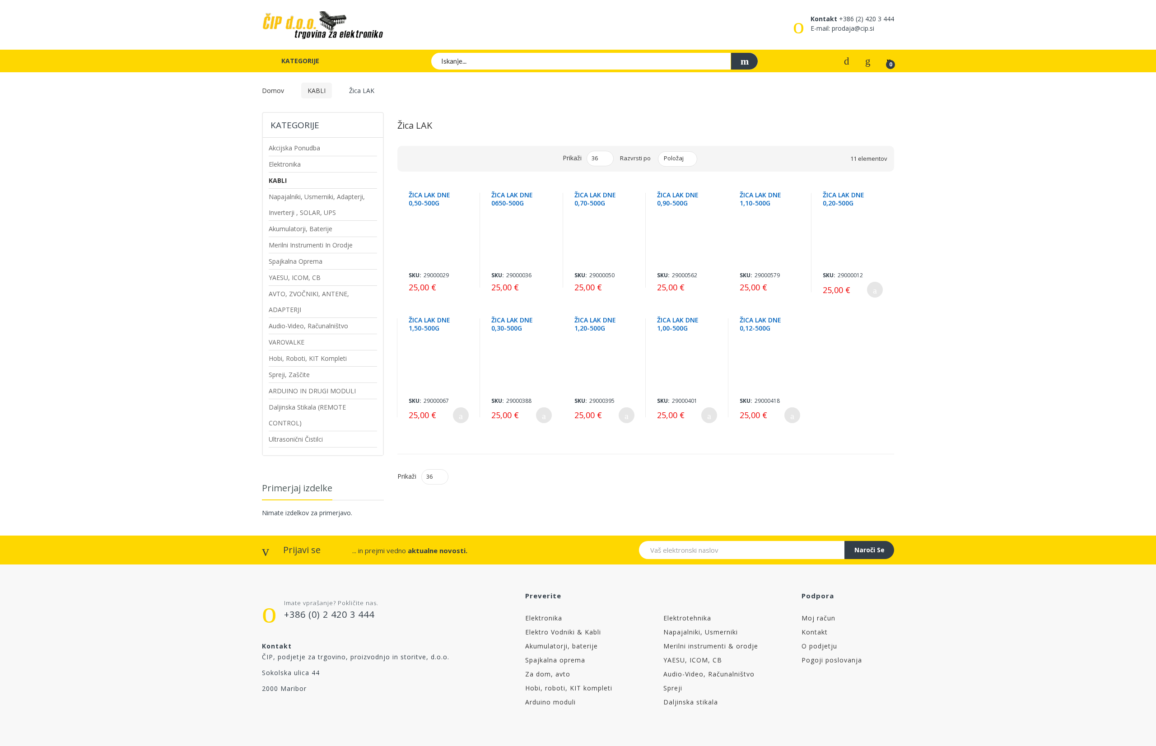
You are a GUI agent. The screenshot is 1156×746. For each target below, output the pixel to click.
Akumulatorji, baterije (561, 646)
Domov (273, 90)
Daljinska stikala (690, 702)
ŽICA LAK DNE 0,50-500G (429, 199)
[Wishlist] (868, 60)
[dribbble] (341, 711)
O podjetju (819, 646)
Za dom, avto (547, 674)
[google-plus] (322, 711)
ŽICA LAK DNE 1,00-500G (678, 324)
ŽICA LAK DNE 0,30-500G (512, 324)
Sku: (415, 275)
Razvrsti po (635, 158)
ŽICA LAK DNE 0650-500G (512, 199)
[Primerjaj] (846, 60)
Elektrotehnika (687, 618)
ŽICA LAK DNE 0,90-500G (678, 199)
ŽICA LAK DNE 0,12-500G (760, 324)
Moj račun (818, 618)
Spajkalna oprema (555, 660)
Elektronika (543, 618)
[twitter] (285, 711)
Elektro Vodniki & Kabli (563, 632)
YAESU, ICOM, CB (692, 660)
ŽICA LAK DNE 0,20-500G (843, 199)
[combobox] (595, 61)
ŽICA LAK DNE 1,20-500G (595, 324)
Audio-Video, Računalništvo (709, 674)
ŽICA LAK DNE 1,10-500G (760, 199)
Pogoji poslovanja (832, 660)
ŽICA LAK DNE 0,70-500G (595, 199)
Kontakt (815, 632)
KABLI (317, 90)
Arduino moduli (550, 702)
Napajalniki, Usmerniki (700, 632)
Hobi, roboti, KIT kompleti (568, 688)
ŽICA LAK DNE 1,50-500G (429, 324)
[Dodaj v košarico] (875, 290)
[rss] (304, 711)
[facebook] (266, 711)
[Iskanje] (744, 61)
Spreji (672, 688)
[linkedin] (360, 711)
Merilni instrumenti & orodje (710, 646)
